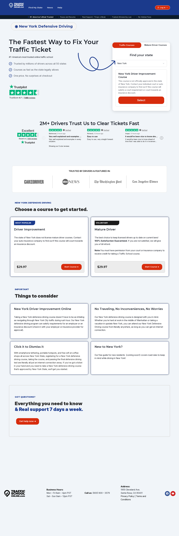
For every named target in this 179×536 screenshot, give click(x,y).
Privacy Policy (127, 496)
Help (60, 7)
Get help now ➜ (27, 421)
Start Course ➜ (71, 267)
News (50, 7)
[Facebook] (167, 493)
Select (141, 100)
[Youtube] (172, 493)
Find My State (35, 7)
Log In (162, 7)
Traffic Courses (126, 45)
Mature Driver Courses (155, 45)
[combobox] (141, 63)
